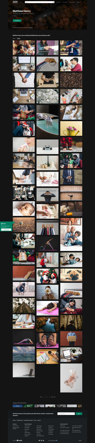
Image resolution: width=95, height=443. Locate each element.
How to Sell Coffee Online (76, 430)
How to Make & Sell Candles (76, 431)
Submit (79, 413)
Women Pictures (27, 432)
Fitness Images (50, 434)
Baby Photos (26, 435)
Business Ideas (62, 425)
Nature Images (39, 427)
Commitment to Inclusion (28, 420)
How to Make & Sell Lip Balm (64, 430)
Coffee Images (27, 427)
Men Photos (38, 432)
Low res (31, 53)
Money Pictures (39, 429)
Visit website (17, 20)
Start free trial (6, 229)
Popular (18, 38)
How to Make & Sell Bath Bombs (77, 425)
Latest (14, 38)
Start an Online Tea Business (64, 427)
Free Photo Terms (20, 420)
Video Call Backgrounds (40, 435)
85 (54, 396)
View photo (30, 27)
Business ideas (72, 2)
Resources (79, 2)
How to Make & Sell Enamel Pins (76, 428)
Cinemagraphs (50, 430)
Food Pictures (50, 427)
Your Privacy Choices (52, 440)
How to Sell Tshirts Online (64, 433)
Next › (53, 396)
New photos (65, 2)
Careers (14, 420)
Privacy (35, 420)
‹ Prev (41, 396)
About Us (39, 420)
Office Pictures (27, 429)
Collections (58, 2)
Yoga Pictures (39, 434)
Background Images (40, 430)
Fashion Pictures (39, 425)
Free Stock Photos (16, 425)
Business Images (27, 425)
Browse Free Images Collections (16, 428)
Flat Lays (26, 430)
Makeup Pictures (51, 425)
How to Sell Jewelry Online (64, 431)
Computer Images (51, 429)
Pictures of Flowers (28, 434)
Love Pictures (50, 432)
